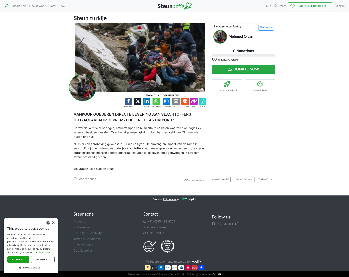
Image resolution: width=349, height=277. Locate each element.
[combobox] (48, 223)
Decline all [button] (42, 259)
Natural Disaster (244, 179)
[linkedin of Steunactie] (231, 223)
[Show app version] (346, 274)
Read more (45, 252)
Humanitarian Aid (219, 179)
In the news (81, 227)
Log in (340, 6)
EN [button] (266, 6)
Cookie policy (83, 250)
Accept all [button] (18, 259)
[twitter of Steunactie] (225, 223)
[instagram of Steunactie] (219, 223)
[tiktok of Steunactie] (236, 223)
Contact (267, 27)
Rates (53, 6)
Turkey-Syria (265, 179)
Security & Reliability (88, 233)
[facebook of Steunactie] (213, 223)
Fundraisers (19, 6)
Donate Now (245, 69)
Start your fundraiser (312, 5)
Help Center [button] (155, 233)
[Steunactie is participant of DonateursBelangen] (150, 246)
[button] (280, 6)
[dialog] (31, 245)
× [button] (53, 222)
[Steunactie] (6, 6)
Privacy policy (83, 244)
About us (80, 221)
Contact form (156, 227)
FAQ (62, 6)
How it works (38, 6)
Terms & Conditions (87, 239)
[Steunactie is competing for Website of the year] (167, 246)
